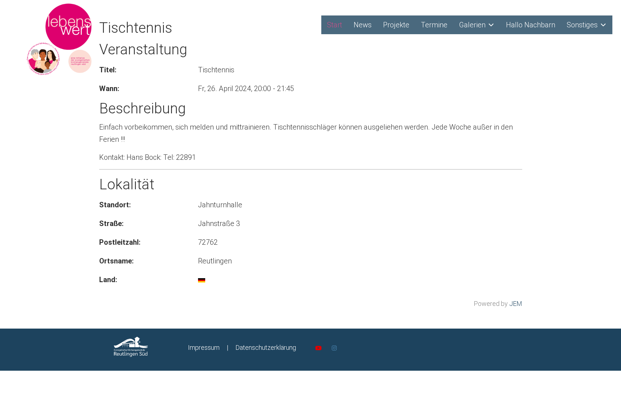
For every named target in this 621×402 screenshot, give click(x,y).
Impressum (204, 347)
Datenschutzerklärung (265, 347)
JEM (515, 303)
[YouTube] (318, 348)
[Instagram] (334, 348)
